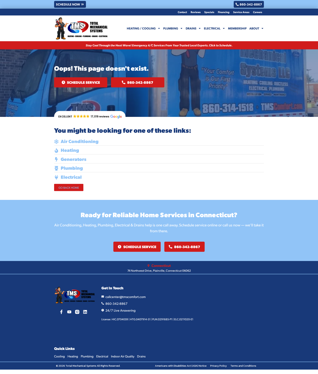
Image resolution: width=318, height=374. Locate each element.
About (254, 28)
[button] (90, 116)
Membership (237, 28)
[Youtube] (69, 312)
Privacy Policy (218, 366)
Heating (73, 356)
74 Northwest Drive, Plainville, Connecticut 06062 (159, 270)
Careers (257, 12)
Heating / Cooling (141, 28)
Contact (182, 12)
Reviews (196, 12)
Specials (209, 12)
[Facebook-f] (61, 312)
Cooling (59, 356)
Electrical (212, 28)
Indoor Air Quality (122, 356)
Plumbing (170, 28)
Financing (223, 12)
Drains (191, 28)
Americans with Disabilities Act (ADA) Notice (180, 366)
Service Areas (241, 12)
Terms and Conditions (243, 366)
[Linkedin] (85, 312)
